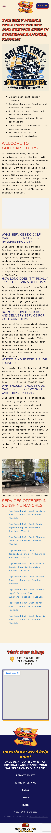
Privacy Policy (25, 775)
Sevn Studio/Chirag (38, 816)
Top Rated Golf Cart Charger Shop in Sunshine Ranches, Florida (27, 540)
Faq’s (25, 790)
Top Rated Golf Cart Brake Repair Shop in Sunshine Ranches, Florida (26, 527)
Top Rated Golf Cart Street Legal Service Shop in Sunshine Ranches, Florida (26, 593)
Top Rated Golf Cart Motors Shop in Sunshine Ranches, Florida (26, 580)
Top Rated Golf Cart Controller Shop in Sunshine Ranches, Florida (27, 554)
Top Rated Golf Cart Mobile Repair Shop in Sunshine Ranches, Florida (26, 567)
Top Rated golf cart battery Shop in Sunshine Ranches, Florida (27, 514)
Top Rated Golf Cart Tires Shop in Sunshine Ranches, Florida (26, 606)
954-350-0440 (31, 761)
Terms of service (25, 783)
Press (25, 797)
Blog (25, 805)
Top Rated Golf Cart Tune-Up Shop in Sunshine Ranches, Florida (27, 619)
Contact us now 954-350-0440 (25, 829)
